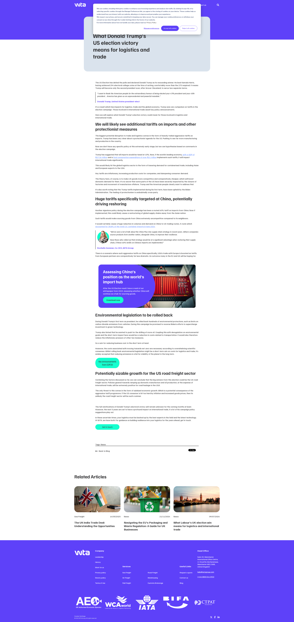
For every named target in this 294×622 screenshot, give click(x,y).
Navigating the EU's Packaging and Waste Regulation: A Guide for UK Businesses (146, 526)
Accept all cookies (170, 28)
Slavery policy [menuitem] (100, 578)
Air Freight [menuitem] (126, 578)
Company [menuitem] (99, 550)
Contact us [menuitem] (184, 578)
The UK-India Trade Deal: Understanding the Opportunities (94, 524)
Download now (113, 300)
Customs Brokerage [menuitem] (155, 583)
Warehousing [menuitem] (153, 578)
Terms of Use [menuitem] (100, 583)
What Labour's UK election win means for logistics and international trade (196, 526)
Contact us (201, 5)
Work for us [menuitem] (99, 567)
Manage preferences (151, 28)
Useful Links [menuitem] (185, 566)
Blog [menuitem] (181, 583)
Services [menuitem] (126, 566)
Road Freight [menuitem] (153, 572)
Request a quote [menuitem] (186, 572)
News (103, 444)
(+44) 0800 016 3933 (205, 577)
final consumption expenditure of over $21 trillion (135, 157)
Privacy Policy (151, 23)
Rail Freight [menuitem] (126, 583)
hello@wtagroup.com (205, 572)
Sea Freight (79, 516)
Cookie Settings (80, 616)
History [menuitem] (98, 562)
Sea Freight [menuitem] (126, 572)
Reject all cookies (188, 28)
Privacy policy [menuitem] (100, 572)
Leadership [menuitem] (99, 557)
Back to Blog (104, 451)
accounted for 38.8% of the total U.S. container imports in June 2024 (125, 226)
